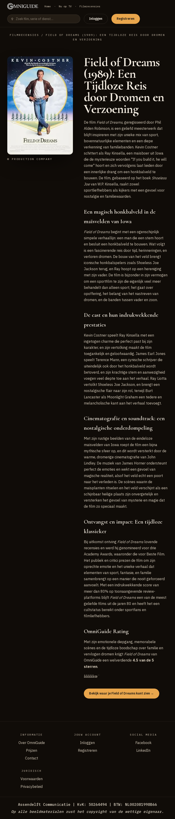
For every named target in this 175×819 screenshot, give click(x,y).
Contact (31, 758)
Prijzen (31, 750)
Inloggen (95, 19)
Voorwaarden (32, 779)
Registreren (125, 19)
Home (47, 6)
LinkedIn (143, 750)
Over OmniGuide (31, 742)
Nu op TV (65, 6)
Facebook (143, 742)
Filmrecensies (90, 6)
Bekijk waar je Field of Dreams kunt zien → (121, 693)
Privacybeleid (32, 786)
